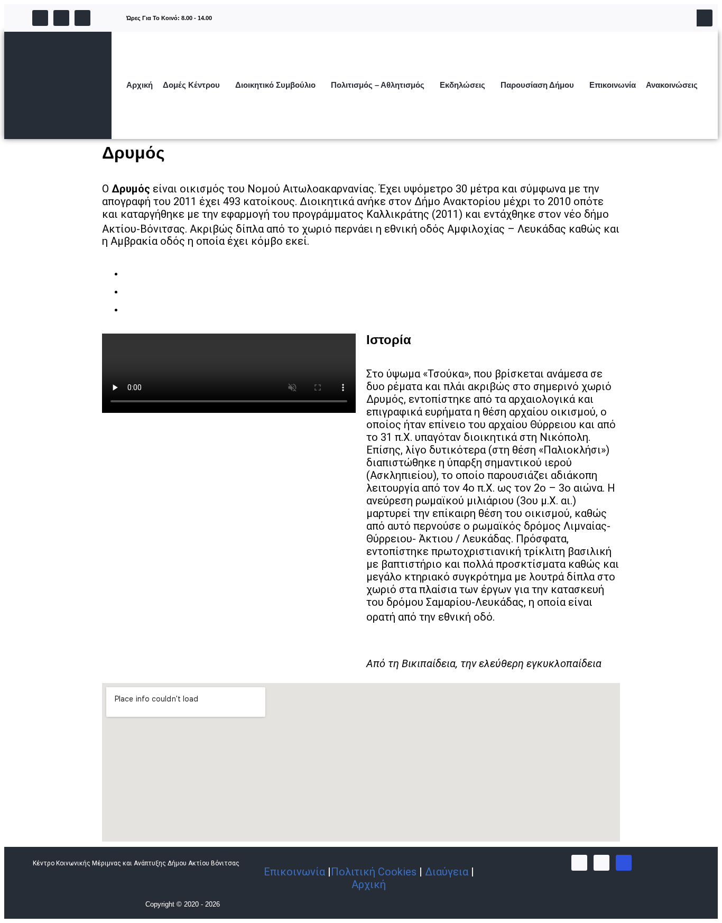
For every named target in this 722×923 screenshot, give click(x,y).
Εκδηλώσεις (462, 84)
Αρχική (139, 84)
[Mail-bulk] (624, 863)
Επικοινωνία (612, 84)
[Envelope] (82, 18)
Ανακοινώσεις (672, 84)
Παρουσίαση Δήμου (537, 84)
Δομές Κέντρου (191, 84)
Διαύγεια (446, 871)
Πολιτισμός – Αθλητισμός (377, 84)
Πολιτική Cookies (373, 871)
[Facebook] (40, 18)
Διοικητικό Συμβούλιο (275, 84)
